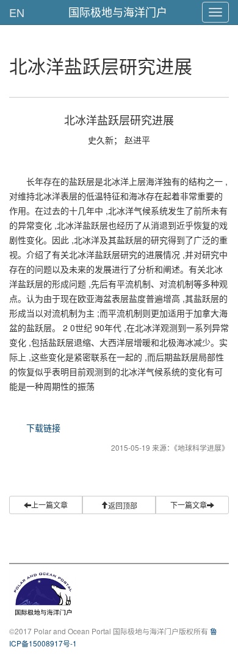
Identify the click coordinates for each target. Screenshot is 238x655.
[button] (119, 505)
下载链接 (43, 427)
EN (16, 12)
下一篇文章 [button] (188, 504)
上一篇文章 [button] (49, 504)
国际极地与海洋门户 (117, 12)
